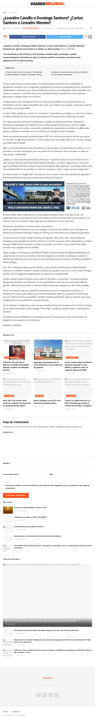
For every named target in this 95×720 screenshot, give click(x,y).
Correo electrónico (11, 474)
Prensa (5, 712)
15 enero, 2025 (70, 409)
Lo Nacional (13, 12)
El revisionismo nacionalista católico (29, 527)
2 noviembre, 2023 (20, 529)
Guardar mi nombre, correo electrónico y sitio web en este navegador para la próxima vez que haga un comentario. (47, 486)
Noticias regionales (75, 28)
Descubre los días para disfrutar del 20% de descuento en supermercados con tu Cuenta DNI (40, 621)
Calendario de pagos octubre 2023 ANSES (30, 517)
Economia (39, 357)
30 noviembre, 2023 (21, 511)
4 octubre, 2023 (19, 520)
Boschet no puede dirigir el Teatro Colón (30, 507)
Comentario (8, 432)
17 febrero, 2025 (8, 409)
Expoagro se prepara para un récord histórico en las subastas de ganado (48, 365)
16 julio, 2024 (19, 551)
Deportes (39, 396)
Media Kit (16, 712)
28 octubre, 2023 (49, 28)
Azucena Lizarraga (31, 28)
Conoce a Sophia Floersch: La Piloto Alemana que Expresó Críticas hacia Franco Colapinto (78, 403)
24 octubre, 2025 (9, 373)
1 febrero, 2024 (10, 624)
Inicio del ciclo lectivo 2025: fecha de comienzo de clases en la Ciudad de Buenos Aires (17, 403)
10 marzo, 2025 (39, 371)
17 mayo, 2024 (19, 655)
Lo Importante (72, 357)
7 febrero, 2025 (39, 406)
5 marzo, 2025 (70, 373)
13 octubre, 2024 (20, 645)
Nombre (7, 463)
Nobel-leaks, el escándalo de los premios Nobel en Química (37, 536)
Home (5, 12)
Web (51, 474)
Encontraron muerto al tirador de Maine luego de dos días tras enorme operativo (46, 630)
